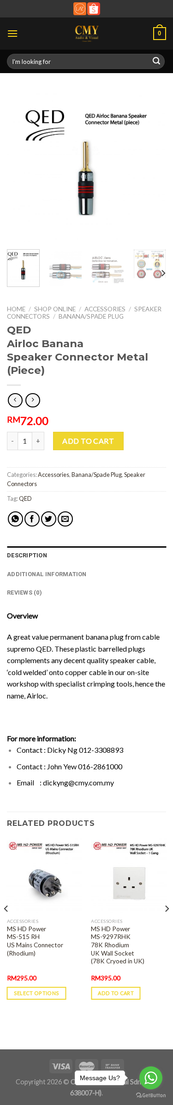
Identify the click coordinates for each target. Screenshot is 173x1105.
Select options (37, 993)
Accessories (104, 309)
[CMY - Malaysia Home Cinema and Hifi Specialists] (86, 33)
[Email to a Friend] (65, 519)
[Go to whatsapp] (150, 1077)
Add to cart (88, 440)
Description (27, 555)
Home (16, 309)
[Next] (151, 167)
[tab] (86, 555)
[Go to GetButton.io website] (151, 1096)
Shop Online (55, 309)
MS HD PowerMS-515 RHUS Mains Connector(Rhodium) (35, 941)
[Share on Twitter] (48, 519)
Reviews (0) (24, 592)
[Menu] (12, 33)
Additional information (47, 574)
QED (25, 498)
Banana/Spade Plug (91, 316)
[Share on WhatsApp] (15, 519)
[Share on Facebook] (32, 519)
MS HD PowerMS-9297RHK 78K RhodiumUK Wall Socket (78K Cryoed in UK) (117, 945)
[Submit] (156, 61)
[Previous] (21, 167)
